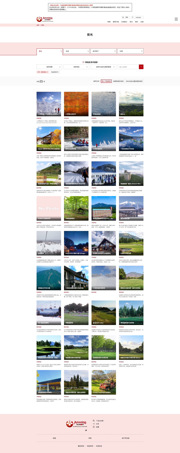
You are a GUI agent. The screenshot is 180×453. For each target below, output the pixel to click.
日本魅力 (124, 21)
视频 (90, 438)
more (38, 93)
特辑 (108, 21)
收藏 (97, 427)
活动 (67, 51)
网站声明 (90, 446)
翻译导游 (81, 446)
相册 (54, 438)
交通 (121, 51)
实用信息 (99, 446)
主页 (38, 25)
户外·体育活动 (42, 72)
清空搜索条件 (54, 72)
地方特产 (96, 51)
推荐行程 (116, 21)
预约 (136, 21)
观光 (131, 21)
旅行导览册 (125, 438)
